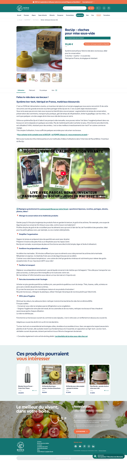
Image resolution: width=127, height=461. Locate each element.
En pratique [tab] (43, 90)
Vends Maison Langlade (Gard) (45, 451)
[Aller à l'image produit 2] (33, 77)
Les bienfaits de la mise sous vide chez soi (71, 336)
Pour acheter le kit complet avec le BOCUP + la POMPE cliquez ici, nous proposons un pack (52, 135)
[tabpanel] (63, 217)
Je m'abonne (80, 431)
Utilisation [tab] (21, 90)
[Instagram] (89, 446)
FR (97, 8)
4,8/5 (92, 8)
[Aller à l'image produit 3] (45, 77)
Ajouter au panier (26, 382)
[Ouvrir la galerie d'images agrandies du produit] (59, 68)
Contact (39, 441)
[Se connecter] (104, 8)
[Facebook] (75, 446)
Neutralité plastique (42, 448)
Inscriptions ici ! (87, 2)
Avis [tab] (54, 90)
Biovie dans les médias (43, 443)
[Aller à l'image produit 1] (21, 77)
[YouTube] (80, 446)
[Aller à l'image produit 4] (57, 77)
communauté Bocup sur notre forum (54, 209)
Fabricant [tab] (32, 90)
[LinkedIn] (93, 446)
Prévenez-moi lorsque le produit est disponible (97, 44)
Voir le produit (50, 382)
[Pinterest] (84, 446)
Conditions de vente (42, 446)
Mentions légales (102, 450)
